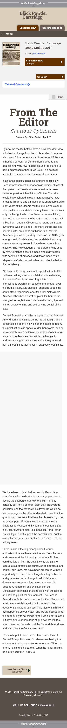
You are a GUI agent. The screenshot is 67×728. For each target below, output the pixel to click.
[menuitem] (33, 84)
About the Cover (17, 670)
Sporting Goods (51, 27)
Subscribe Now (28, 27)
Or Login (42, 76)
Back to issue (39, 53)
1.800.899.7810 (46, 705)
